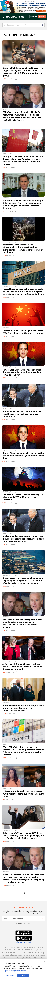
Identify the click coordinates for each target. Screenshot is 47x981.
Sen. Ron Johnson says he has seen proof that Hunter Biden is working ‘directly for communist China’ (22, 372)
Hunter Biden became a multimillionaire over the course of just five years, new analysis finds (21, 414)
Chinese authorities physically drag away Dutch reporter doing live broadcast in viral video (23, 794)
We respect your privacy (23, 923)
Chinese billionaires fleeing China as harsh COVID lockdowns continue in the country (22, 331)
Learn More (10, 975)
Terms (19, 949)
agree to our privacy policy (15, 971)
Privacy (14, 949)
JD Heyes (14, 65)
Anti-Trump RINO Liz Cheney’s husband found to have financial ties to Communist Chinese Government (22, 666)
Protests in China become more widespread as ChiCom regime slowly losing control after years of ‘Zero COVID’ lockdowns (22, 248)
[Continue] (42, 918)
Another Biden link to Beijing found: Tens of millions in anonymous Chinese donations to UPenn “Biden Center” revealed (22, 623)
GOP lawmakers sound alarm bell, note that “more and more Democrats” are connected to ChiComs (23, 708)
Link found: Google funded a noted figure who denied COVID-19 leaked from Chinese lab (22, 497)
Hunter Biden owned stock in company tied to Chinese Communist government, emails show (23, 455)
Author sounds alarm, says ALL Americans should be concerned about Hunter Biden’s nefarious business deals (23, 539)
